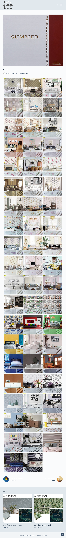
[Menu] (61, 4)
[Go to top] (62, 534)
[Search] (57, 4)
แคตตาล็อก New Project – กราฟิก (43, 525)
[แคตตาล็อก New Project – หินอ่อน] (17, 508)
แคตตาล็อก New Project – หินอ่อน (12, 525)
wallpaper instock (24, 73)
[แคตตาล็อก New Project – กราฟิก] (48, 508)
